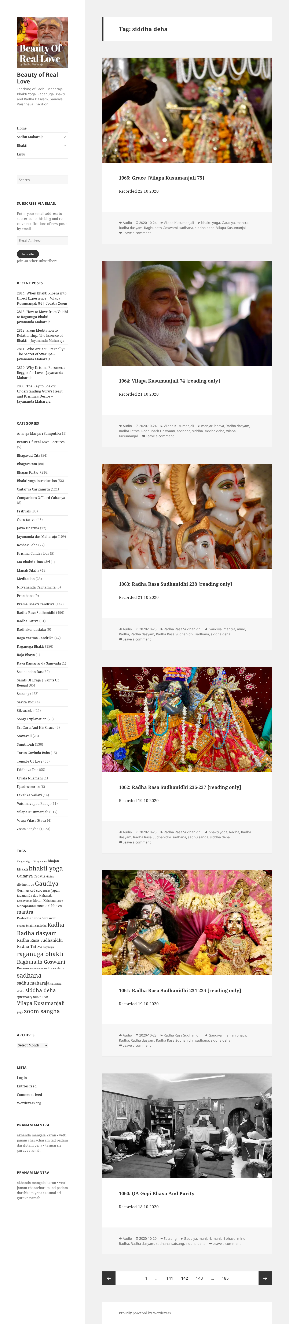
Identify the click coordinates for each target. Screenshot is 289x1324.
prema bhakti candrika (32, 926)
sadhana (29, 975)
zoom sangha (42, 1011)
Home (22, 128)
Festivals (24, 511)
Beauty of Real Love (37, 78)
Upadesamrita (28, 786)
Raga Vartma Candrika (35, 638)
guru (39, 890)
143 (200, 1278)
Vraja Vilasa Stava (31, 820)
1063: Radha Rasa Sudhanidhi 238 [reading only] (175, 584)
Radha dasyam (37, 933)
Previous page (109, 1278)
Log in (22, 1077)
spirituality (24, 997)
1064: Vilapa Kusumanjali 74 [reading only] (169, 380)
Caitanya (25, 876)
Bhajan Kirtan (28, 472)
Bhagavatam (27, 464)
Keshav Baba (27, 545)
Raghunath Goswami (41, 962)
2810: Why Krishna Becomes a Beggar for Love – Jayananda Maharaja (41, 372)
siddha (21, 991)
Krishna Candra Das (33, 553)
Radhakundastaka (31, 629)
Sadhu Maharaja (30, 137)
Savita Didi (25, 702)
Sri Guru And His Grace (36, 727)
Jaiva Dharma (28, 528)
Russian (23, 968)
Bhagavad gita (25, 861)
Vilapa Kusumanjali (32, 812)
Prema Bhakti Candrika (36, 604)
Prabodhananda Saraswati (36, 918)
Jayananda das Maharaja (37, 536)
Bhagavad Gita (28, 455)
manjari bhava (49, 905)
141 (171, 1278)
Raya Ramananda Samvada (39, 663)
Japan (55, 890)
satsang (56, 983)
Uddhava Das (27, 769)
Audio (127, 222)
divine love (25, 884)
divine (50, 876)
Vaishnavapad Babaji (34, 803)
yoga (20, 1012)
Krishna (49, 900)
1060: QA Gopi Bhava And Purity (156, 1193)
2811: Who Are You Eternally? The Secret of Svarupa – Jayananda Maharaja (41, 354)
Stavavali (24, 736)
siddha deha (40, 990)
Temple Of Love (30, 761)
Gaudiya (47, 883)
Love (59, 901)
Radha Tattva (28, 621)
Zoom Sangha (28, 829)
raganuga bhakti (40, 954)
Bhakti (22, 145)
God (32, 890)
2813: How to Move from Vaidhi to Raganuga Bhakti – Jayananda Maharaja (42, 316)
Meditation (26, 578)
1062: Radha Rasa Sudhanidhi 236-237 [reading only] (180, 787)
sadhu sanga (198, 837)
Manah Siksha (28, 570)
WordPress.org (29, 1103)
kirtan (38, 900)
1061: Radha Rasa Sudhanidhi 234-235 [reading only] (180, 990)
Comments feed (29, 1094)
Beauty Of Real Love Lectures (41, 442)
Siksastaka (25, 710)
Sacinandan (36, 968)
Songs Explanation (32, 719)
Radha (55, 924)
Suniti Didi (25, 744)
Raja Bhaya (26, 654)
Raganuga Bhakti (30, 646)
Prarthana (25, 595)
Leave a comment (137, 232)
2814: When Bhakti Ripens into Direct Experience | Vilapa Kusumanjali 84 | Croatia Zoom (42, 298)
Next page (265, 1278)
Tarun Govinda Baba (33, 753)
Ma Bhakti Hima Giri (33, 562)
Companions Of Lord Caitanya (41, 497)
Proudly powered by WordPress (145, 1313)
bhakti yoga (46, 868)
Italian (46, 890)
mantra (25, 912)
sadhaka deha (54, 968)
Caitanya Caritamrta (33, 489)
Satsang (23, 693)
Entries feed (27, 1086)
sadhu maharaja (33, 983)
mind (241, 629)
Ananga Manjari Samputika (39, 433)
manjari (205, 1238)
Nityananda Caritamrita (36, 587)
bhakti (22, 869)
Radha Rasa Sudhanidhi (36, 612)
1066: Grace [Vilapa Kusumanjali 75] (161, 177)
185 (226, 1278)
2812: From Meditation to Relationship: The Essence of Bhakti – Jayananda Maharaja (40, 335)
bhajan (53, 861)
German (23, 890)
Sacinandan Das (30, 671)
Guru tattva (26, 519)
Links (21, 154)
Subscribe (28, 254)
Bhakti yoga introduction (37, 480)
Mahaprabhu (26, 906)
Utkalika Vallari (29, 795)
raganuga (48, 946)
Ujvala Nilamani (30, 778)
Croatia (39, 876)
